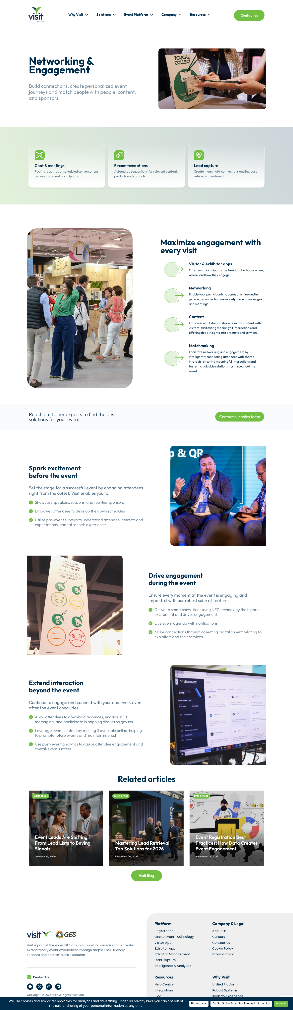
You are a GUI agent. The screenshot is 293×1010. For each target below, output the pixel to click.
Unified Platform (225, 984)
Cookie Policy (222, 948)
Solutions (103, 14)
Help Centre (164, 984)
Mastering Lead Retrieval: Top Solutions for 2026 (143, 846)
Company (169, 14)
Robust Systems (224, 990)
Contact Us (41, 977)
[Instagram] (49, 986)
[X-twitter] (39, 986)
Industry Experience (227, 996)
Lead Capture (165, 960)
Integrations (164, 990)
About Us (219, 931)
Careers (218, 936)
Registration (163, 931)
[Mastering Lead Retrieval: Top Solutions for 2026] (146, 828)
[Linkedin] (58, 986)
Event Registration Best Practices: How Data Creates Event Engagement (227, 843)
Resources (198, 14)
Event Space (40, 796)
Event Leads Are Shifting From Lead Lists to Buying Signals (62, 843)
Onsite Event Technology (174, 936)
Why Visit (75, 14)
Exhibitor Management (172, 954)
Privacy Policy (223, 954)
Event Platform (136, 14)
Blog (157, 996)
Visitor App (163, 942)
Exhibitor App (164, 948)
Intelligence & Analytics (172, 966)
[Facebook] (30, 986)
